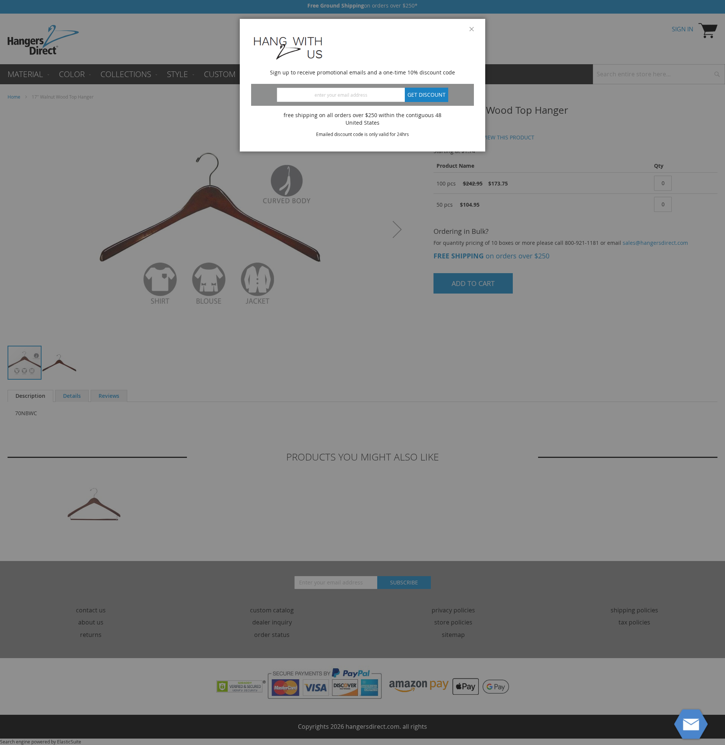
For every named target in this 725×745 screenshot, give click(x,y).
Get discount (426, 94)
